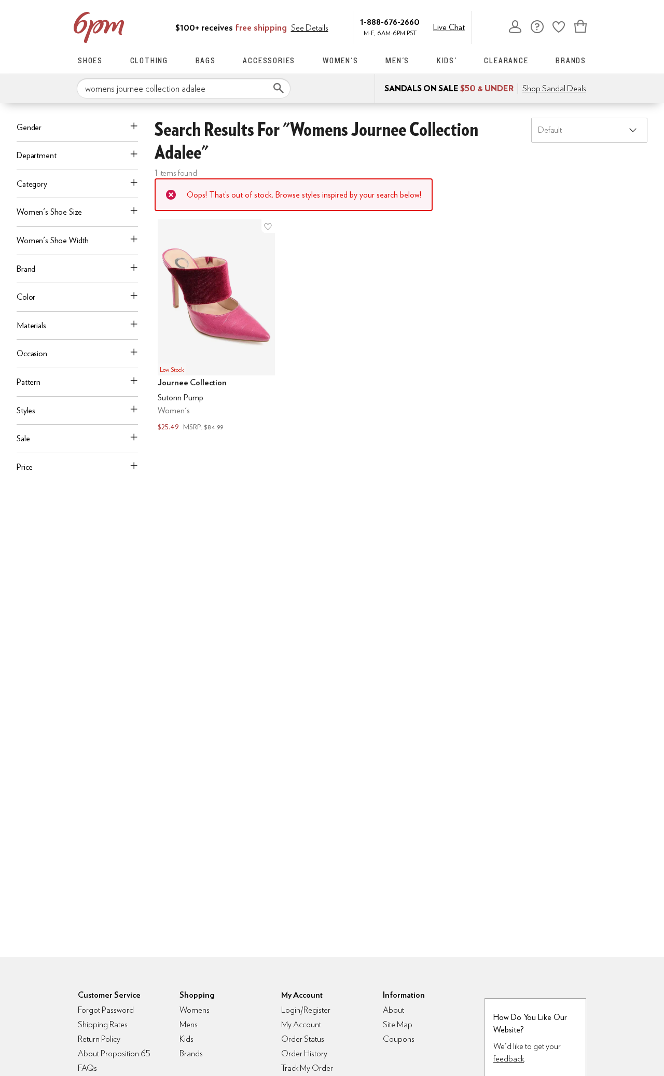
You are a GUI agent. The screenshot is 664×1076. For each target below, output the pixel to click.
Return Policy (99, 1039)
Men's (397, 60)
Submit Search (278, 88)
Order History (304, 1053)
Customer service (537, 26)
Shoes (90, 60)
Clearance (506, 60)
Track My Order (307, 1068)
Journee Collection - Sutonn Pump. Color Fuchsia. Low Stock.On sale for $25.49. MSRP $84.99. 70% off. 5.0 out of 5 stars (216, 326)
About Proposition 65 (114, 1053)
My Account (515, 26)
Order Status (302, 1039)
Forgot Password (106, 1010)
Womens (194, 1010)
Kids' (447, 60)
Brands (571, 60)
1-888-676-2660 (390, 21)
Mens (188, 1024)
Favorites (558, 26)
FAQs (87, 1068)
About (393, 1010)
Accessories (269, 60)
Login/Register (305, 1010)
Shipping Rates (103, 1024)
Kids (186, 1039)
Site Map (397, 1024)
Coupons (398, 1039)
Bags (206, 60)
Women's (340, 60)
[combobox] (183, 89)
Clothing (149, 60)
